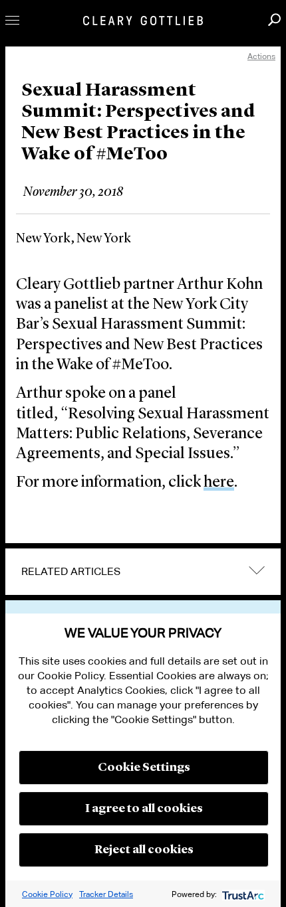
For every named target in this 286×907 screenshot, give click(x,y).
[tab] (143, 571)
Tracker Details (106, 894)
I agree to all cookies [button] (144, 809)
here (219, 483)
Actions (261, 56)
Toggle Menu (12, 20)
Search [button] (274, 19)
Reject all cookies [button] (144, 850)
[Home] (143, 20)
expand (257, 570)
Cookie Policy (47, 894)
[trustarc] (242, 894)
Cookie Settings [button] (144, 768)
